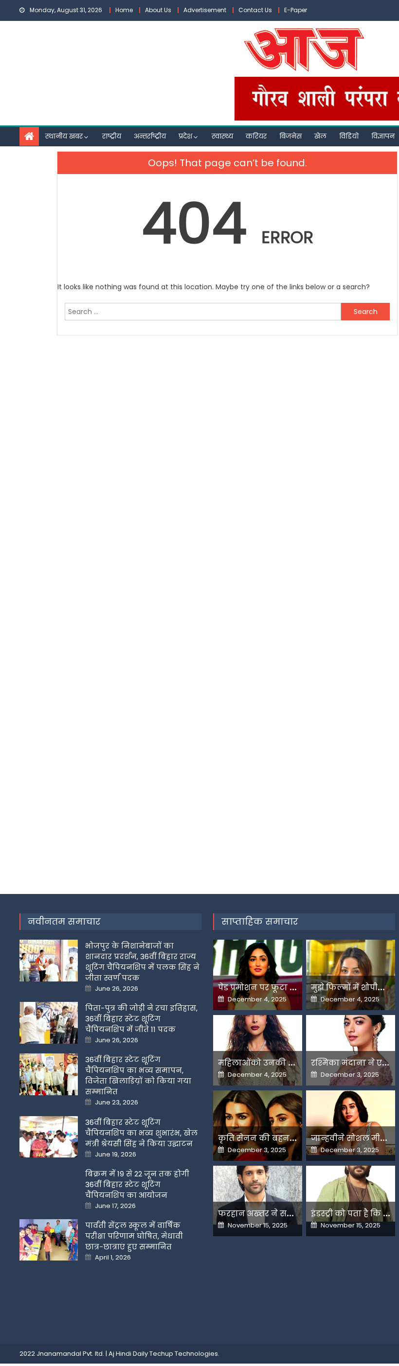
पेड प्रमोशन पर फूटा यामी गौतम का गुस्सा (292, 987)
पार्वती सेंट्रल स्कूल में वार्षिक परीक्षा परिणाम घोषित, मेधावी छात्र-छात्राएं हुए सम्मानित (134, 1236)
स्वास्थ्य (222, 136)
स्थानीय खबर (64, 136)
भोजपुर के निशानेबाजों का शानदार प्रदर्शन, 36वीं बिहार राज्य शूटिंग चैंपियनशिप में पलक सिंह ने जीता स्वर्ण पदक (142, 962)
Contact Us (255, 10)
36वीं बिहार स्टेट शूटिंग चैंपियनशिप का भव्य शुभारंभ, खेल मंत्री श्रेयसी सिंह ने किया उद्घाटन (141, 1133)
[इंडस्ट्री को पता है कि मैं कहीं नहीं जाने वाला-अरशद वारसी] (350, 1193)
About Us (158, 10)
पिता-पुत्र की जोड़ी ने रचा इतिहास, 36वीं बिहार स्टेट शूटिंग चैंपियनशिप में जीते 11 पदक (141, 1018)
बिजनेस (290, 136)
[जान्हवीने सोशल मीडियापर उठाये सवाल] (350, 1122)
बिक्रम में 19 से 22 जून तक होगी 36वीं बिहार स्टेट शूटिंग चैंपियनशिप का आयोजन (137, 1184)
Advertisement (204, 10)
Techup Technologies (183, 1353)
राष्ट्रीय (111, 136)
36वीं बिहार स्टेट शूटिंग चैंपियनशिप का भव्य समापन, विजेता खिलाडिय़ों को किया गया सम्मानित (138, 1075)
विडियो (349, 136)
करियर (256, 136)
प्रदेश (185, 136)
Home (124, 10)
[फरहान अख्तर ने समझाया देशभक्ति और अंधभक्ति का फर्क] (257, 1195)
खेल (320, 136)
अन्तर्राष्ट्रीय (150, 136)
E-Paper (295, 10)
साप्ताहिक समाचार (259, 921)
